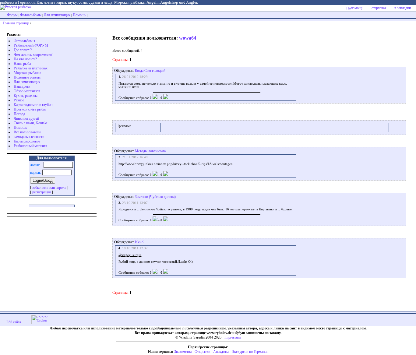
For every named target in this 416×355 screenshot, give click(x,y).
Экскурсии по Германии (250, 352)
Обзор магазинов (27, 91)
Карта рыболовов (27, 141)
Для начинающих (57, 15)
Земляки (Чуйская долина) (155, 197)
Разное (19, 100)
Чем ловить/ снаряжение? (33, 54)
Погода (19, 114)
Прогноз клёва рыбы (30, 109)
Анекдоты (221, 352)
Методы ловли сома (150, 151)
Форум (12, 15)
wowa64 (187, 37)
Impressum (232, 337)
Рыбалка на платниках (31, 68)
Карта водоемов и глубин (33, 105)
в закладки (402, 8)
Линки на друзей (26, 118)
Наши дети (22, 86)
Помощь (79, 15)
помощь (357, 8)
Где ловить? (23, 50)
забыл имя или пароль (49, 187)
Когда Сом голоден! (150, 71)
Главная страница (16, 23)
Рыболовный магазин (30, 146)
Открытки (202, 352)
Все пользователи (27, 132)
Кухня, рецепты (25, 95)
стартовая (379, 8)
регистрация (41, 192)
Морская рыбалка (27, 73)
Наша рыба (22, 64)
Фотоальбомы (30, 15)
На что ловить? (25, 59)
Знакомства (183, 352)
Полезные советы (27, 77)
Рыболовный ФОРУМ (31, 45)
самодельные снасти (29, 137)
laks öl (139, 242)
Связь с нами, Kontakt (30, 123)
